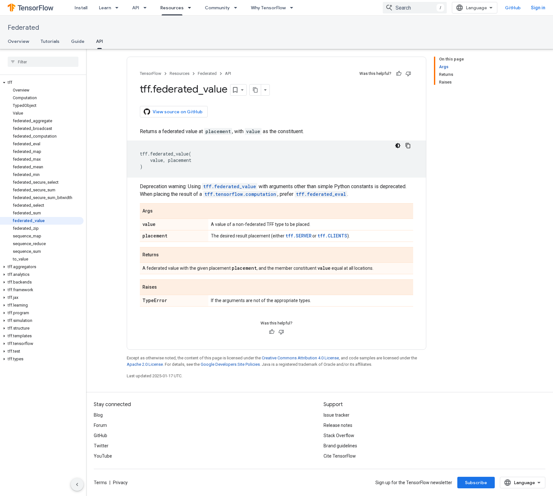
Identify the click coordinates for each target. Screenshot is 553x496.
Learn (105, 8)
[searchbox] (43, 62)
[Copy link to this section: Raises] (163, 288)
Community (217, 8)
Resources (172, 8)
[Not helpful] (408, 73)
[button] (42, 82)
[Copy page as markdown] (255, 89)
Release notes (338, 425)
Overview (18, 41)
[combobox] (415, 7)
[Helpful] (399, 73)
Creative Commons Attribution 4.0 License (300, 358)
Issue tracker (336, 415)
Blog (98, 415)
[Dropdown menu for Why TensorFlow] (293, 7)
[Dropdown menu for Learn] (118, 7)
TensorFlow (150, 73)
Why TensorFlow (268, 8)
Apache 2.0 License (145, 364)
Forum (100, 425)
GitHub (513, 8)
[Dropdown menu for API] (147, 7)
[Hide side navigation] (77, 484)
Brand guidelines (340, 445)
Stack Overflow (339, 435)
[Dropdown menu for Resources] (191, 7)
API (135, 8)
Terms (100, 482)
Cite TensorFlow (340, 456)
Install (81, 8)
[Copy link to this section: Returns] (165, 255)
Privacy (120, 482)
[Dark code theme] (398, 145)
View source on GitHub (178, 112)
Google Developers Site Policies (230, 364)
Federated (23, 28)
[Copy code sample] (408, 145)
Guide (77, 41)
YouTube (103, 456)
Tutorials (50, 41)
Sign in (538, 7)
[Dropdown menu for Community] (237, 7)
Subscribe (476, 482)
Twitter (101, 445)
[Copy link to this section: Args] (159, 211)
